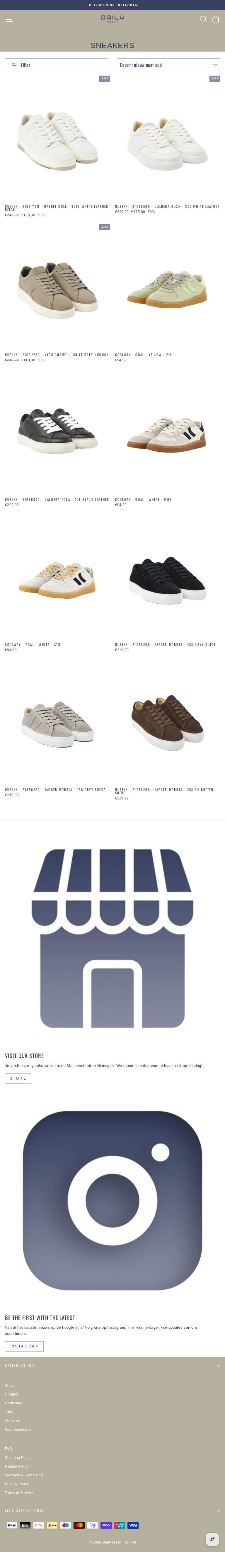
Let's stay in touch (25, 1510)
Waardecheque (18, 1429)
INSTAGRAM (24, 1346)
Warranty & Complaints (24, 1475)
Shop (9, 1385)
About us (12, 1421)
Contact (11, 1394)
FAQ (8, 1449)
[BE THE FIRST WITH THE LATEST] (112, 1200)
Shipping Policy (18, 1458)
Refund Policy (16, 1466)
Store (18, 1078)
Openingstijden (20, 1365)
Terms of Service (19, 1493)
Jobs (9, 1412)
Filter (25, 64)
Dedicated (13, 1403)
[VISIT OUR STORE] (112, 938)
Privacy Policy (17, 1484)
